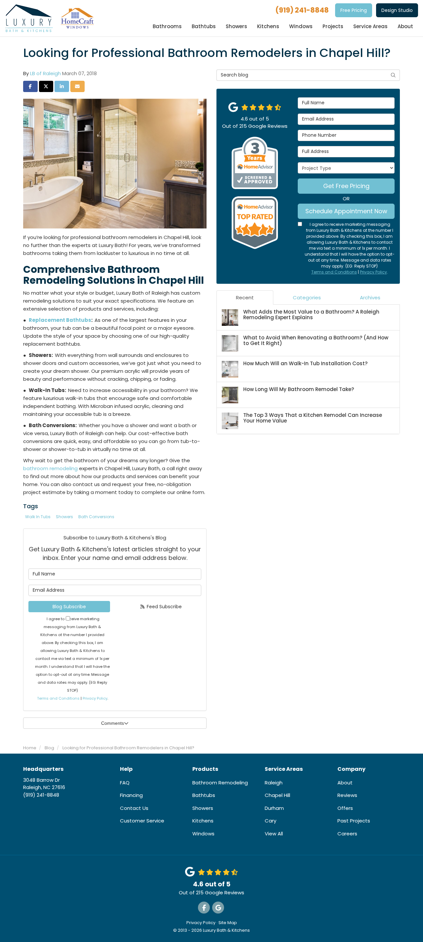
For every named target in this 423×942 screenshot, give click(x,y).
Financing (131, 795)
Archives (370, 297)
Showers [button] (236, 26)
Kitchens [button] (268, 26)
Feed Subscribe (163, 606)
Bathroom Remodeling (220, 782)
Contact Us (134, 808)
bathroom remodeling (50, 468)
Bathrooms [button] (167, 26)
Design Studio (397, 10)
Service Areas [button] (370, 26)
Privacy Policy (95, 698)
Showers (64, 517)
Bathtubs (203, 795)
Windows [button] (301, 26)
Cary (270, 820)
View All (274, 833)
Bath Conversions (96, 517)
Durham (274, 808)
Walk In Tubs (38, 517)
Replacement (60, 320)
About (345, 782)
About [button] (405, 26)
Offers (345, 808)
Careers (347, 833)
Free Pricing (353, 10)
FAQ (125, 782)
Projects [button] (333, 26)
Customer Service (142, 820)
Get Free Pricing (346, 186)
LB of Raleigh (45, 73)
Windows (203, 833)
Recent (245, 297)
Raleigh (274, 782)
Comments (112, 723)
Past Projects (353, 820)
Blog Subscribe (69, 606)
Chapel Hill (277, 795)
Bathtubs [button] (204, 26)
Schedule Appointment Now (346, 211)
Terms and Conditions (58, 698)
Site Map (227, 922)
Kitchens (202, 820)
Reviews (347, 795)
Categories (307, 297)
